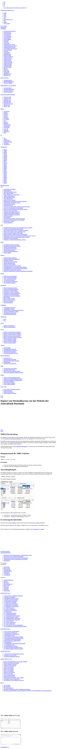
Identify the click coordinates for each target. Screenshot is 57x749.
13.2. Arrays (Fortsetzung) (10, 622)
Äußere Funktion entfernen (10, 393)
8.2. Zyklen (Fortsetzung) (10, 609)
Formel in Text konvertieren (10, 276)
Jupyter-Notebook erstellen (10, 340)
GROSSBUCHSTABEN (10, 189)
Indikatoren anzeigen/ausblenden (11, 294)
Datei (2, 366)
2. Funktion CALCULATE (10, 655)
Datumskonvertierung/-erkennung (11, 244)
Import (2, 323)
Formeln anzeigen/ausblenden (11, 281)
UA (4, 1)
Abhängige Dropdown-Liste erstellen (12, 265)
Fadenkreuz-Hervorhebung (10, 363)
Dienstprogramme (5, 185)
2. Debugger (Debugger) (9, 597)
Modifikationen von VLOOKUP (8, 85)
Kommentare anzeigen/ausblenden (12, 293)
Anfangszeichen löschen (9, 204)
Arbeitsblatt (3, 305)
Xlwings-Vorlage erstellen (10, 342)
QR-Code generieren (8, 301)
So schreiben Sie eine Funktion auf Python (14, 680)
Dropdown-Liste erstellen (10, 264)
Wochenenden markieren (9, 250)
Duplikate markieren (8, 260)
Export (2, 329)
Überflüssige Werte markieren (11, 261)
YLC (5, 320)
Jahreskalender (7, 347)
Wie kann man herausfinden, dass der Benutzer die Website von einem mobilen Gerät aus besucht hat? (27, 690)
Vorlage (2, 345)
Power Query (4, 386)
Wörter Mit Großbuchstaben (10, 192)
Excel (5, 14)
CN (13, 7)
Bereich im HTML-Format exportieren (13, 337)
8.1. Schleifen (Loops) (9, 607)
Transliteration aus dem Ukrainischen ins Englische (15, 559)
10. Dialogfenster (8, 611)
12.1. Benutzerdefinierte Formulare (12, 615)
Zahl (2, 225)
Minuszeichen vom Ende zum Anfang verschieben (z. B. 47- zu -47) (20, 235)
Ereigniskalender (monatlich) (10, 350)
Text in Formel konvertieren (10, 277)
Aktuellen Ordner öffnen (9, 369)
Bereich (2, 255)
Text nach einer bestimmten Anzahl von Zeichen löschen (17, 206)
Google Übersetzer (8, 222)
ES (4, 7)
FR (16, 7)
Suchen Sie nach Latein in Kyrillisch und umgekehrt (16, 558)
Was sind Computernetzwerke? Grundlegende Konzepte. (17, 689)
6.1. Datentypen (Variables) (10, 602)
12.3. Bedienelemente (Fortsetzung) (12, 618)
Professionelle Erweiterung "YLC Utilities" (14, 677)
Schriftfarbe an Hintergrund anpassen (12, 269)
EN (4, 4)
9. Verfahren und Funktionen (10, 610)
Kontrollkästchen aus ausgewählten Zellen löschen (15, 268)
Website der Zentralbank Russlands (12, 438)
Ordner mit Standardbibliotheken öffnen (13, 379)
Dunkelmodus (7, 362)
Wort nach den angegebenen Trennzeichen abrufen (15, 209)
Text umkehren (7, 217)
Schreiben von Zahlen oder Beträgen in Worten (15, 239)
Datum (2, 242)
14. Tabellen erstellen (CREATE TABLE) (13, 648)
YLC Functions (34, 529)
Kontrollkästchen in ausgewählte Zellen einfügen (15, 267)
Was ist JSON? (7, 686)
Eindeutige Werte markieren (10, 257)
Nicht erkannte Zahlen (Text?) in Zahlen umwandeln (16, 230)
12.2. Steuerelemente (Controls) (11, 617)
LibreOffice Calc (4, 481)
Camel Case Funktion (9, 667)
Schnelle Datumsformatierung (11, 251)
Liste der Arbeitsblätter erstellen (11, 311)
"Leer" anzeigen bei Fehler (10, 278)
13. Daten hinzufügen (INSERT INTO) (13, 647)
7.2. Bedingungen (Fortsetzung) (11, 606)
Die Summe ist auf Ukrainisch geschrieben (14, 556)
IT (18, 7)
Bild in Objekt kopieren (9, 298)
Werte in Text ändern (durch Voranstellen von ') (15, 231)
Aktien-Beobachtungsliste (10, 351)
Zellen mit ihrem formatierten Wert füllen (13, 233)
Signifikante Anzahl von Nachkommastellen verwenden (17, 237)
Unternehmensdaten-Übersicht (11, 353)
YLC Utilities (7, 23)
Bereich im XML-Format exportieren (12, 333)
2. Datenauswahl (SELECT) (10, 632)
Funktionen (3, 27)
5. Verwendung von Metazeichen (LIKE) (13, 636)
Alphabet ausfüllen (8, 216)
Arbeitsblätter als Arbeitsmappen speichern (14, 310)
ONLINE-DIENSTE (6, 552)
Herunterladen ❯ (5, 747)
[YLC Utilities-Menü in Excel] (11, 744)
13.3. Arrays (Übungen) (9, 623)
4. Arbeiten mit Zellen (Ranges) (11, 599)
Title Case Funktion (8, 673)
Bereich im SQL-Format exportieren (12, 336)
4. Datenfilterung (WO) (9, 635)
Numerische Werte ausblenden (11, 238)
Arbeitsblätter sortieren (9, 309)
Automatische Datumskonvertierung (12, 246)
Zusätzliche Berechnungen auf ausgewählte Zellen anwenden (18, 227)
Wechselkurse (4, 147)
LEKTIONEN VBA (5, 593)
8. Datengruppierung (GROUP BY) (12, 640)
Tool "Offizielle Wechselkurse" (20, 446)
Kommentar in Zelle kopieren (10, 290)
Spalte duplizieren (8, 390)
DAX (5, 16)
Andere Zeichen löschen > (10, 200)
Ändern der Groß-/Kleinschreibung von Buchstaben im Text (18, 555)
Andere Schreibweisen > (9, 196)
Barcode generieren (8, 302)
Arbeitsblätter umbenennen (10, 313)
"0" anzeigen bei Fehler (9, 280)
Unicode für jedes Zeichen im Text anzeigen (14, 220)
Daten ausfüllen (7, 252)
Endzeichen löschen (8, 205)
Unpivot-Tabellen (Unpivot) (10, 664)
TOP (2, 395)
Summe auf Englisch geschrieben (11, 663)
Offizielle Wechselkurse (9, 325)
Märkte (2, 109)
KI (1, 135)
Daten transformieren (8, 392)
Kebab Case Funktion (9, 669)
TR (25, 7)
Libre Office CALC (8, 19)
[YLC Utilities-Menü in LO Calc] (11, 728)
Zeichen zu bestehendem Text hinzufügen (13, 208)
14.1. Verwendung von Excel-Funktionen (13, 625)
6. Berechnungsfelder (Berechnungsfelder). (14, 638)
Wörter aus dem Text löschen (10, 210)
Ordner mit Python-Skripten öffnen (12, 377)
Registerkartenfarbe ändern (10, 314)
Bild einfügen (7, 297)
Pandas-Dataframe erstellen (10, 338)
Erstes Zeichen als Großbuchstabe (11, 194)
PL (22, 7)
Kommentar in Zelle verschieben (11, 292)
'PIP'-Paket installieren (9, 381)
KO (20, 7)
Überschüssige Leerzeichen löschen (12, 202)
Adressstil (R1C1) (8, 358)
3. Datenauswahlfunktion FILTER (12, 656)
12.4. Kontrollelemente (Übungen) (12, 619)
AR (11, 7)
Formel (2, 273)
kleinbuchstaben (7, 190)
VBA (5, 15)
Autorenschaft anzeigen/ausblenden (12, 296)
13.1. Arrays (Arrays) (9, 621)
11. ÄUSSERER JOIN (9, 644)
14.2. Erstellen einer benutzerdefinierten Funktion (15, 626)
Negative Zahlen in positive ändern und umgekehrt (15, 234)
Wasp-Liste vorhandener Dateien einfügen (13, 372)
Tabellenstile (3, 316)
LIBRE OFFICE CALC (6, 659)
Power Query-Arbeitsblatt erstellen (12, 389)
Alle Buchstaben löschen (9, 197)
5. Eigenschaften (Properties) (10, 601)
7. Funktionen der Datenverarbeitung (12, 639)
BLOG (2, 682)
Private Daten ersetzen (9, 221)
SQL (5, 18)
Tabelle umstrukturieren (9, 263)
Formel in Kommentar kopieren (11, 289)
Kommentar (3, 285)
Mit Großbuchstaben (8, 193)
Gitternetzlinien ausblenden (10, 359)
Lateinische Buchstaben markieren (12, 212)
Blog (5, 20)
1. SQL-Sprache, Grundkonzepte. (11, 631)
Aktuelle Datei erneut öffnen (10, 368)
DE (7, 7)
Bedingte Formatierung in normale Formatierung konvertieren (18, 271)
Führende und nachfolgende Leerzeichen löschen (15, 201)
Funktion (10, 665)
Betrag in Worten (5, 77)
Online (5, 22)
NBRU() (14, 522)
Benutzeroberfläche (5, 355)
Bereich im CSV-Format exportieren (12, 332)
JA (6, 7)
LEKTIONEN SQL (5, 629)
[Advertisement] (12, 418)
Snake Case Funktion (9, 668)
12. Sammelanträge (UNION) (11, 646)
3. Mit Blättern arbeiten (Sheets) (11, 598)
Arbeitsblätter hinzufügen (9, 307)
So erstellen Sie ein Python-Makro (12, 679)
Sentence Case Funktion (9, 672)
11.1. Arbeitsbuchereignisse (10, 613)
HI (9, 7)
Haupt (5, 12)
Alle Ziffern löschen (8, 198)
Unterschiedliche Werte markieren (11, 259)
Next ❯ (8, 551)
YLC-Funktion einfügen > (10, 282)
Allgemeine (3, 28)
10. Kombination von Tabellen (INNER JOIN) (15, 643)
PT (15, 7)
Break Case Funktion (9, 671)
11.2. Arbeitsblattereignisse (10, 614)
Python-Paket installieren (9, 383)
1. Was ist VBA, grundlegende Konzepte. (13, 595)
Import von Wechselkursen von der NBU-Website (15, 661)
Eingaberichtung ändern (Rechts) (11, 360)
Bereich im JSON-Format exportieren (12, 334)
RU (4, 3)
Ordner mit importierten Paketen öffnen (13, 380)
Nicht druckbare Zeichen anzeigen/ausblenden (14, 218)
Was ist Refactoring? (8, 688)
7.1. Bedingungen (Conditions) (11, 605)
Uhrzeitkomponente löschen (10, 248)
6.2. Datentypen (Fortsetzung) (11, 603)
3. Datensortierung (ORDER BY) (11, 634)
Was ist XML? (7, 685)
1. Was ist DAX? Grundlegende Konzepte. (14, 653)
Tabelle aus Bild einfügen (10, 327)
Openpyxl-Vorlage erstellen (10, 341)
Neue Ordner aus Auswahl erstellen (12, 371)
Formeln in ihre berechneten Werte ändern (13, 229)
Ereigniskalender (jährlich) (10, 349)
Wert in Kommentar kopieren (10, 288)
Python (2, 375)
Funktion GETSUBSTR (9, 676)
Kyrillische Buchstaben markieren (11, 213)
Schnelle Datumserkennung (10, 247)
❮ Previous (3, 551)
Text (2, 186)
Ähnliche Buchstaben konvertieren (12, 214)
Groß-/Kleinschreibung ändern (8, 94)
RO (24, 7)
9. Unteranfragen (8, 642)
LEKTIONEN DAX (5, 651)
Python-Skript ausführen (9, 384)
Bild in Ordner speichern (9, 300)
